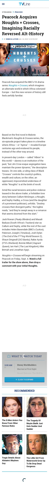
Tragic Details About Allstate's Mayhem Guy (11, 460)
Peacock (19, 12)
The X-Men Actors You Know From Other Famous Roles (12, 423)
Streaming (7, 12)
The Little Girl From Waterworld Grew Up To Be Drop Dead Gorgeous (36, 462)
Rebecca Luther (12, 39)
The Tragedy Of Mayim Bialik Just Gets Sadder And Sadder (35, 424)
